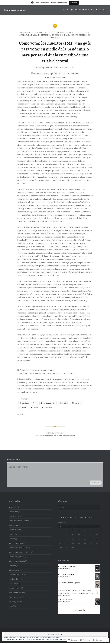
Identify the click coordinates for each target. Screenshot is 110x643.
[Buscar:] (79, 507)
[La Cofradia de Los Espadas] (97, 588)
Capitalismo (37, 32)
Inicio (66, 10)
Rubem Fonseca (65, 568)
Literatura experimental (18, 548)
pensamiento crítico (75, 35)
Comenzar (73, 2)
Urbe (11, 606)
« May (60, 551)
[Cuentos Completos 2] (97, 579)
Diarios (11, 534)
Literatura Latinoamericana (19, 552)
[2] (86, 300)
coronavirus (82, 32)
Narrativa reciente (16, 575)
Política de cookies (60, 639)
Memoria (45, 35)
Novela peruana (15, 588)
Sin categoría (14, 601)
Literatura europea (16, 543)
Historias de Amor (65, 599)
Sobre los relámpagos (82, 10)
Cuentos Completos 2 (66, 575)
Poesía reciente (15, 597)
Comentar (95, 482)
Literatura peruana (29, 35)
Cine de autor (14, 516)
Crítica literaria (15, 530)
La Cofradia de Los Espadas (69, 583)
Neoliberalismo (14, 579)
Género (12, 539)
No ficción (57, 35)
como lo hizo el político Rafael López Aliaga (61, 319)
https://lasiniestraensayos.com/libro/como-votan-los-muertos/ (45, 373)
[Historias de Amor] (97, 604)
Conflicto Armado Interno (59, 32)
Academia (25, 32)
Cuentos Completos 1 (66, 567)
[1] (62, 100)
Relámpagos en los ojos (15, 10)
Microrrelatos (14, 570)
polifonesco (53, 68)
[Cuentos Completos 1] (97, 571)
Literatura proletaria (17, 561)
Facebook (101, 10)
